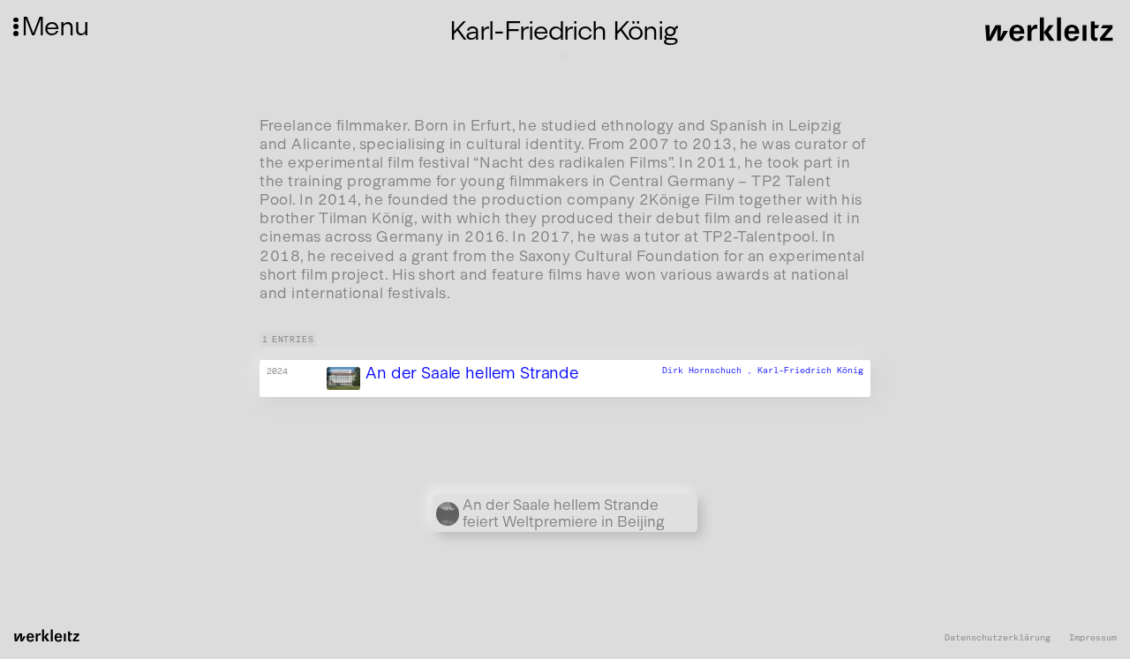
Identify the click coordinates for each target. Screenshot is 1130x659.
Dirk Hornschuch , (709, 370)
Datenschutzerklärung (998, 638)
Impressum (1093, 638)
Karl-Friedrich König (810, 370)
